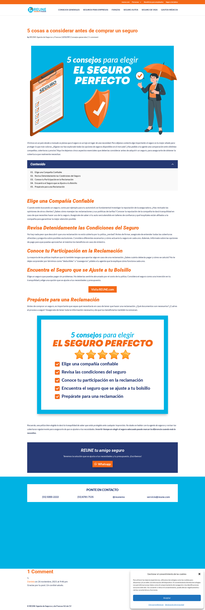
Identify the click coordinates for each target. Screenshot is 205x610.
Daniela (31, 581)
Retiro (70, 534)
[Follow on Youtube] (167, 517)
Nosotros (31, 511)
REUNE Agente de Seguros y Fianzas (45, 37)
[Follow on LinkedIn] (162, 517)
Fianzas (116, 10)
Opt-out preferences (156, 605)
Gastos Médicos (169, 10)
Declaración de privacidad (174, 605)
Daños (110, 520)
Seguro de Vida (150, 10)
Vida (69, 520)
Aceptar (167, 598)
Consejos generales (69, 10)
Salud (69, 525)
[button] (199, 574)
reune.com (126, 2)
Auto (69, 511)
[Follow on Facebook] (151, 517)
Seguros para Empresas (95, 10)
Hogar (70, 529)
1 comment (93, 37)
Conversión (72, 542)
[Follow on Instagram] (156, 517)
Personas (135, 2)
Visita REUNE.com (102, 289)
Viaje (69, 547)
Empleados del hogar (77, 538)
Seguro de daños (172, 2)
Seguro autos (131, 10)
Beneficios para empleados (153, 2)
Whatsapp (104, 464)
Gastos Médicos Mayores (79, 516)
